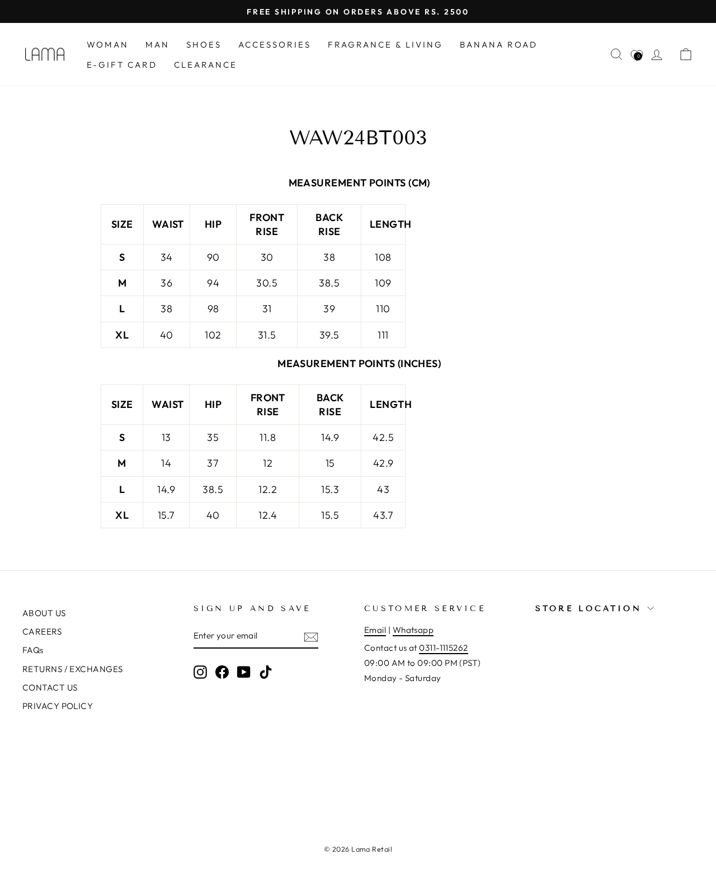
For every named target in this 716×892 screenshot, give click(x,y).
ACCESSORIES (274, 44)
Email (375, 630)
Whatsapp (413, 630)
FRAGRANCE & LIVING (385, 44)
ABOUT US (44, 613)
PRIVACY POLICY (57, 706)
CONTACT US (50, 687)
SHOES (204, 44)
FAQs (33, 650)
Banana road (499, 44)
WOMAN (108, 44)
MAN (157, 44)
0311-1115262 (443, 647)
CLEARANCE (205, 64)
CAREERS (42, 631)
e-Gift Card (122, 64)
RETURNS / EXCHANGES (72, 669)
